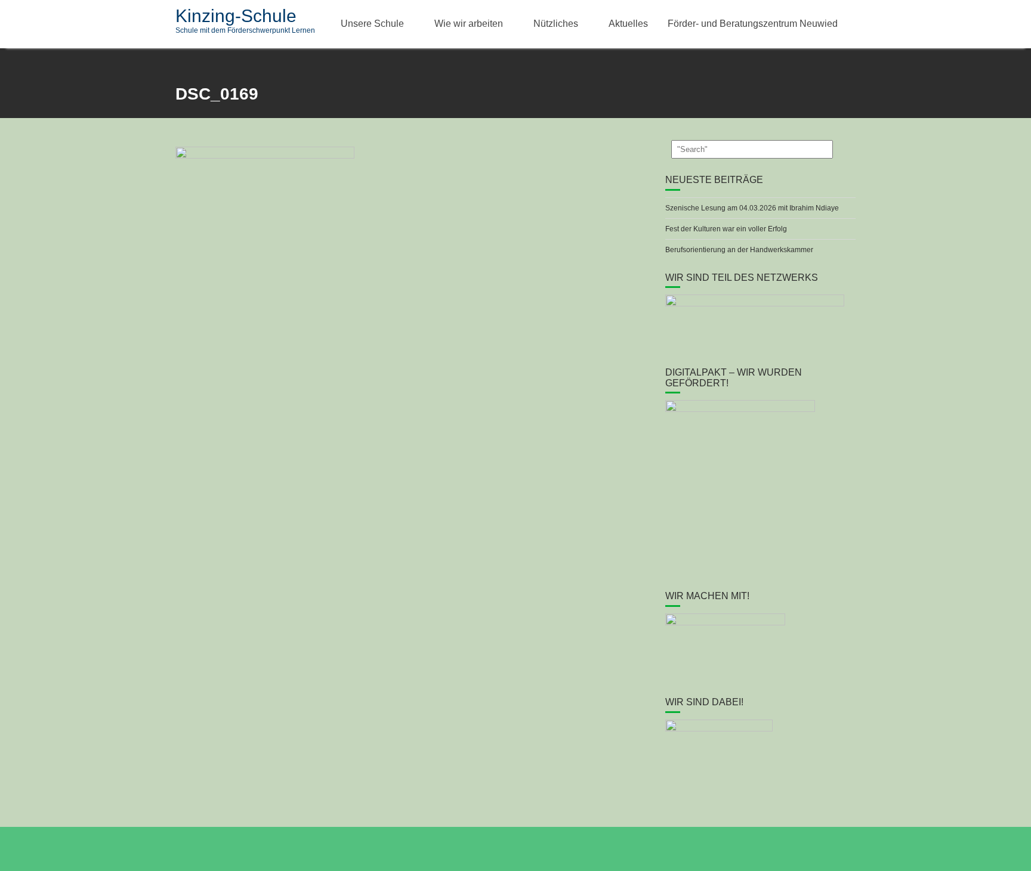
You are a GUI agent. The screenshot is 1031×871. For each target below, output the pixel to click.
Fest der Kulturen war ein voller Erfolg (726, 229)
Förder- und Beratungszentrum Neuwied (753, 23)
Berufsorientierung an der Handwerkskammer (739, 250)
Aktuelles (628, 23)
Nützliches (555, 23)
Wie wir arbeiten (468, 23)
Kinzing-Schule (236, 16)
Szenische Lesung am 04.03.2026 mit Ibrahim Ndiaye (752, 208)
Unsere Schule (372, 23)
